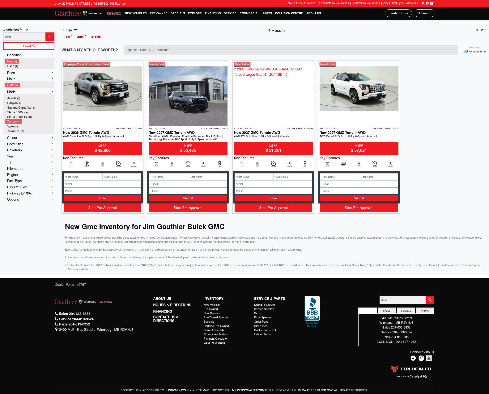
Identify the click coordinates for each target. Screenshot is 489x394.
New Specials (212, 313)
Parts (257, 313)
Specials (209, 321)
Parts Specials (263, 317)
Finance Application (215, 334)
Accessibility (154, 390)
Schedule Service (264, 305)
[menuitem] (30, 61)
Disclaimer (260, 326)
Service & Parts (269, 298)
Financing (162, 311)
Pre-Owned (211, 309)
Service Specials (264, 309)
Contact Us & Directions (166, 319)
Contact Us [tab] (367, 310)
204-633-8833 (400, 327)
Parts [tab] (425, 310)
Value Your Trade (214, 343)
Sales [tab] (386, 310)
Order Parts (261, 321)
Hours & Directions (172, 305)
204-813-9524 (402, 332)
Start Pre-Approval (102, 207)
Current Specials (214, 330)
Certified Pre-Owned (216, 326)
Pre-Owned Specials (216, 317)
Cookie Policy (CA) (265, 330)
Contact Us (130, 390)
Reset (27, 46)
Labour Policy (262, 334)
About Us (162, 298)
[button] (135, 13)
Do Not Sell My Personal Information (243, 390)
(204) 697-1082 (405, 341)
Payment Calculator (216, 338)
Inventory (213, 298)
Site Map (203, 390)
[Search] (49, 36)
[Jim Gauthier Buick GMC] (88, 12)
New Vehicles (212, 305)
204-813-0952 (400, 336)
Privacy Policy (180, 390)
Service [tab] (406, 310)
